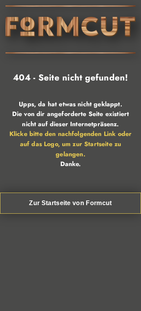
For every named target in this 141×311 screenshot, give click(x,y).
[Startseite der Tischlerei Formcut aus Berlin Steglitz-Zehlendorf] (70, 34)
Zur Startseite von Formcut (70, 203)
